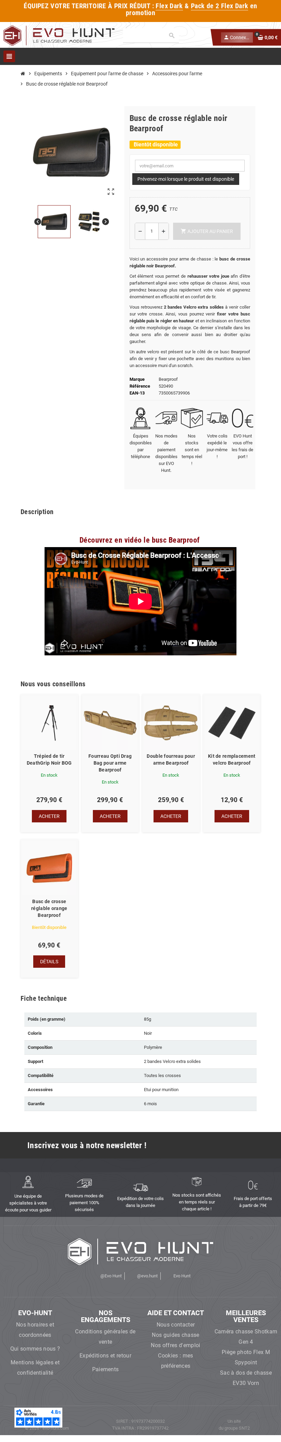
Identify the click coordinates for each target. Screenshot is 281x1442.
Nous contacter (176, 1324)
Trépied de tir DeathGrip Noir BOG (49, 759)
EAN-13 (137, 393)
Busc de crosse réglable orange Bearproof (49, 908)
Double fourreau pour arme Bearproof (171, 759)
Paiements (105, 1369)
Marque (137, 379)
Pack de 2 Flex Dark (219, 6)
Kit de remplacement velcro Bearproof (231, 759)
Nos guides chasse (175, 1335)
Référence (140, 386)
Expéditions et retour (105, 1355)
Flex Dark (169, 6)
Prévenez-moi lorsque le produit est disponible (185, 179)
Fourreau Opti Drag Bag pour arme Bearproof (110, 763)
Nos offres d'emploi (175, 1345)
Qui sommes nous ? (35, 1348)
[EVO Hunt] (58, 35)
